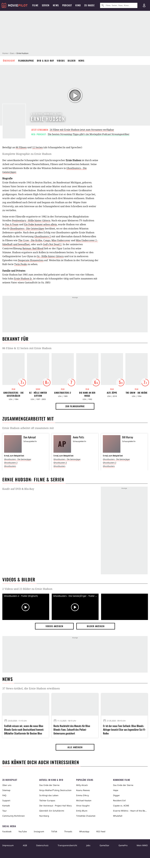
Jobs (88, 845)
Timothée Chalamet (85, 815)
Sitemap (6, 790)
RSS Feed (100, 831)
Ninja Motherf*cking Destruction (55, 790)
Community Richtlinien (13, 815)
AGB (25, 845)
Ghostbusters (10, 466)
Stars (12, 53)
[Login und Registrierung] (144, 5)
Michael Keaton (83, 800)
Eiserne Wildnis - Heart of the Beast (130, 810)
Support (6, 800)
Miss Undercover (60, 240)
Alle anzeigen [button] (75, 747)
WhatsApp (84, 831)
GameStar (104, 845)
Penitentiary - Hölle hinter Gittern (31, 220)
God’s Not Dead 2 (52, 244)
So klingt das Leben (48, 795)
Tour (4, 810)
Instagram (39, 831)
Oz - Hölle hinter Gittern (50, 256)
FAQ (4, 795)
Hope (115, 790)
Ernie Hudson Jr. (23, 278)
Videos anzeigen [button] (54, 626)
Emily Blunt (81, 810)
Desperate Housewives (31, 260)
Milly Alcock (82, 785)
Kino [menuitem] (78, 5)
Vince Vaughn (83, 805)
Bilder (72, 60)
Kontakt (6, 805)
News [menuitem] (56, 5)
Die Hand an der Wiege (87, 394)
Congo (46, 240)
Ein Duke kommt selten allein (40, 224)
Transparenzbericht (67, 845)
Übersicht (9, 60)
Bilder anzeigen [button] (95, 626)
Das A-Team (11, 224)
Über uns (6, 785)
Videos (61, 60)
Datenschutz (42, 845)
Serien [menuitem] (45, 5)
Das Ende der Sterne (49, 785)
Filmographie (26, 60)
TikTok (54, 831)
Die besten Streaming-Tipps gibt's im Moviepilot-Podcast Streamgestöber (88, 134)
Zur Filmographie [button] (75, 406)
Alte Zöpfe (112, 392)
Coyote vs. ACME (121, 805)
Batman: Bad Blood (33, 248)
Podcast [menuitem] (67, 5)
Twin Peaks (20, 264)
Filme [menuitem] (35, 5)
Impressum (8, 845)
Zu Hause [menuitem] (89, 5)
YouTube (22, 831)
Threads (68, 831)
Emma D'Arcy (82, 795)
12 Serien (37, 147)
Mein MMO (142, 845)
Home (5, 53)
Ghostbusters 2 (42, 236)
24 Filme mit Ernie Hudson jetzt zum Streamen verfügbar (82, 129)
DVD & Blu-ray (45, 60)
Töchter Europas (47, 800)
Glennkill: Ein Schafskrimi (51, 810)
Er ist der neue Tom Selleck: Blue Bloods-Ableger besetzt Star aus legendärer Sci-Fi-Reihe (124, 729)
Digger (116, 795)
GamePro (123, 845)
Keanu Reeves (83, 790)
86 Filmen (21, 147)
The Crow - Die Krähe (30, 240)
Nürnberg (44, 815)
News (81, 60)
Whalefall (117, 815)
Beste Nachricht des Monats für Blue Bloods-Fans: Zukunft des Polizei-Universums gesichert (71, 729)
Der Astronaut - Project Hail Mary (55, 805)
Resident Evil (119, 800)
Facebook (6, 831)
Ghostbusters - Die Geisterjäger (27, 228)
